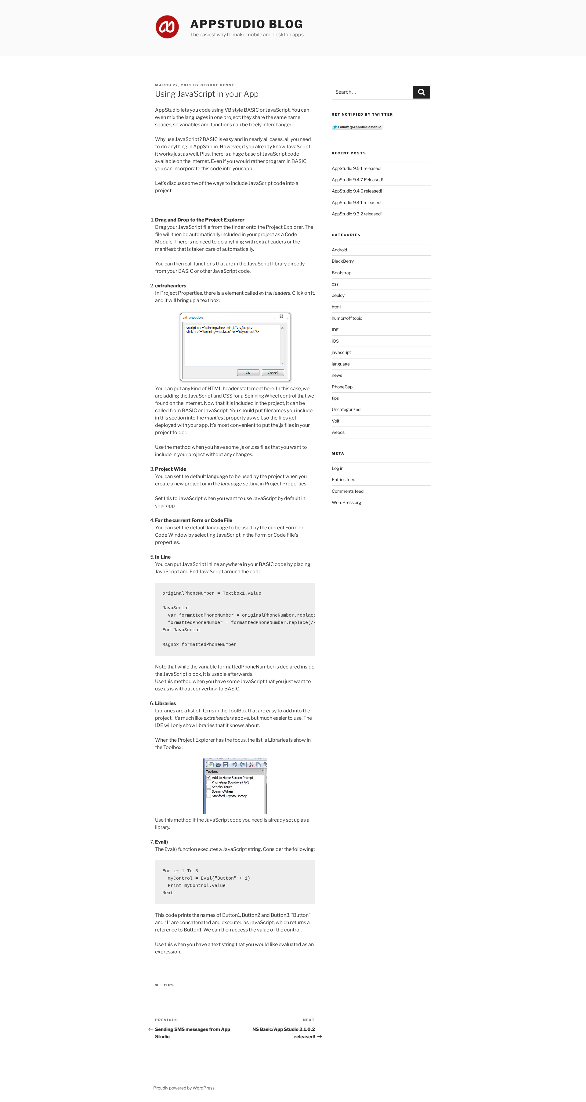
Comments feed (348, 491)
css (335, 283)
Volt (335, 420)
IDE (335, 329)
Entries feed (343, 479)
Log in (337, 468)
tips (169, 985)
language (341, 363)
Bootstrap (341, 272)
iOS (335, 341)
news (337, 375)
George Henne (217, 85)
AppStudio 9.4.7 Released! (357, 179)
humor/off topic (347, 318)
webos (338, 432)
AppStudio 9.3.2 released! (357, 213)
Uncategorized (346, 409)
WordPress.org (346, 502)
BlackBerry (343, 261)
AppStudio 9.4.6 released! (357, 190)
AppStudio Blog (246, 24)
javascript (341, 352)
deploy (338, 295)
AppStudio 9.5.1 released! (356, 168)
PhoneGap (342, 386)
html (336, 306)
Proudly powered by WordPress (184, 1087)
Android (339, 249)
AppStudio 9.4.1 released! (356, 202)
